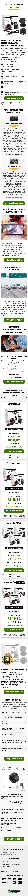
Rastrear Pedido (5, 866)
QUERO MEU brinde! (14, 381)
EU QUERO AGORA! (14, 98)
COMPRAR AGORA (14, 451)
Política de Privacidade (7, 861)
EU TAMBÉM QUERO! (14, 203)
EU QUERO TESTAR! (14, 692)
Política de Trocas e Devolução (9, 871)
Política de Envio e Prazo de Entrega (11, 864)
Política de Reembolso (7, 869)
